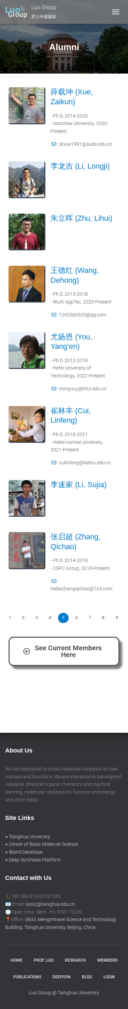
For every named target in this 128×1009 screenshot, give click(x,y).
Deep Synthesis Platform (35, 860)
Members (107, 960)
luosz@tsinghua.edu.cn (50, 904)
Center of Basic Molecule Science (43, 844)
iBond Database (26, 852)
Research (75, 960)
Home (17, 960)
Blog (87, 977)
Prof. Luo (44, 960)
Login (109, 977)
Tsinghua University (29, 836)
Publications (27, 977)
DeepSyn (62, 977)
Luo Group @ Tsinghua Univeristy (64, 992)
